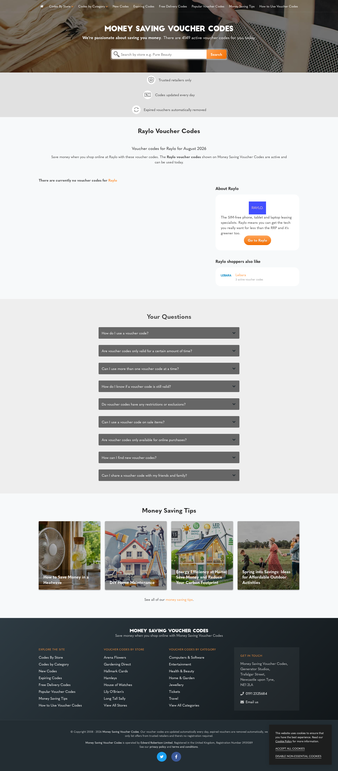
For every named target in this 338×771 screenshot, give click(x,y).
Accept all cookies (290, 748)
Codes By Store (59, 6)
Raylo (112, 180)
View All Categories (184, 705)
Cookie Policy (283, 741)
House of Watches (118, 684)
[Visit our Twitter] (162, 757)
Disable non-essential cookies (298, 756)
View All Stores (115, 705)
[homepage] (42, 6)
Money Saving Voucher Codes (120, 731)
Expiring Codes (143, 6)
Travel (173, 698)
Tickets (174, 691)
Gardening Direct (117, 664)
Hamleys (110, 677)
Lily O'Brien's (114, 691)
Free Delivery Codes (173, 6)
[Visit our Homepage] (169, 27)
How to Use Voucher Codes (278, 6)
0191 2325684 (256, 693)
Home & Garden (182, 677)
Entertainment (180, 664)
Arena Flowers (115, 657)
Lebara (241, 274)
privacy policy (158, 747)
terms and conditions (185, 747)
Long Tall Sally (114, 698)
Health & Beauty (181, 670)
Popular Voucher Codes (208, 6)
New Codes (121, 6)
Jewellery (176, 684)
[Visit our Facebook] (176, 757)
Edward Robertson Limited (157, 742)
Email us (252, 701)
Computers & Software (186, 657)
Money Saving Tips (242, 6)
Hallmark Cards (116, 670)
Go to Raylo (257, 240)
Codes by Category (91, 6)
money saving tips (179, 599)
